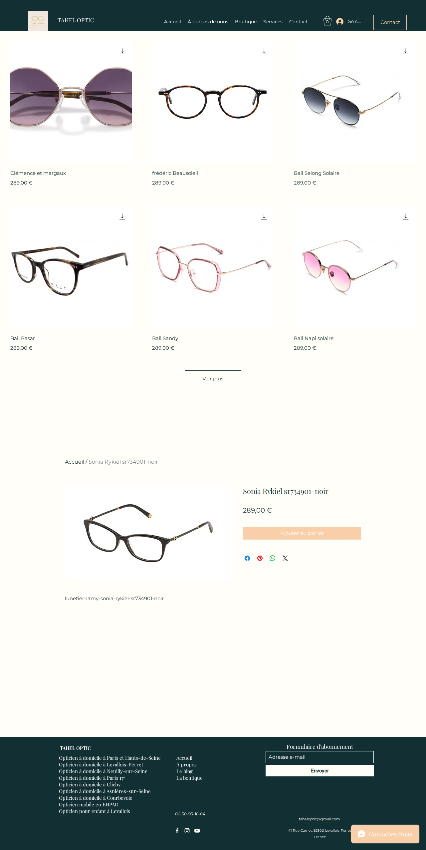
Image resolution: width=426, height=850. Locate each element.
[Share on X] (285, 558)
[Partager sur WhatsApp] (273, 558)
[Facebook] (177, 830)
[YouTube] (197, 830)
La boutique (189, 777)
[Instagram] (187, 830)
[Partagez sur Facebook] (247, 558)
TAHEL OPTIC (76, 20)
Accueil (74, 462)
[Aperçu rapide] (71, 102)
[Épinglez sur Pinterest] (260, 558)
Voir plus (212, 378)
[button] (327, 21)
